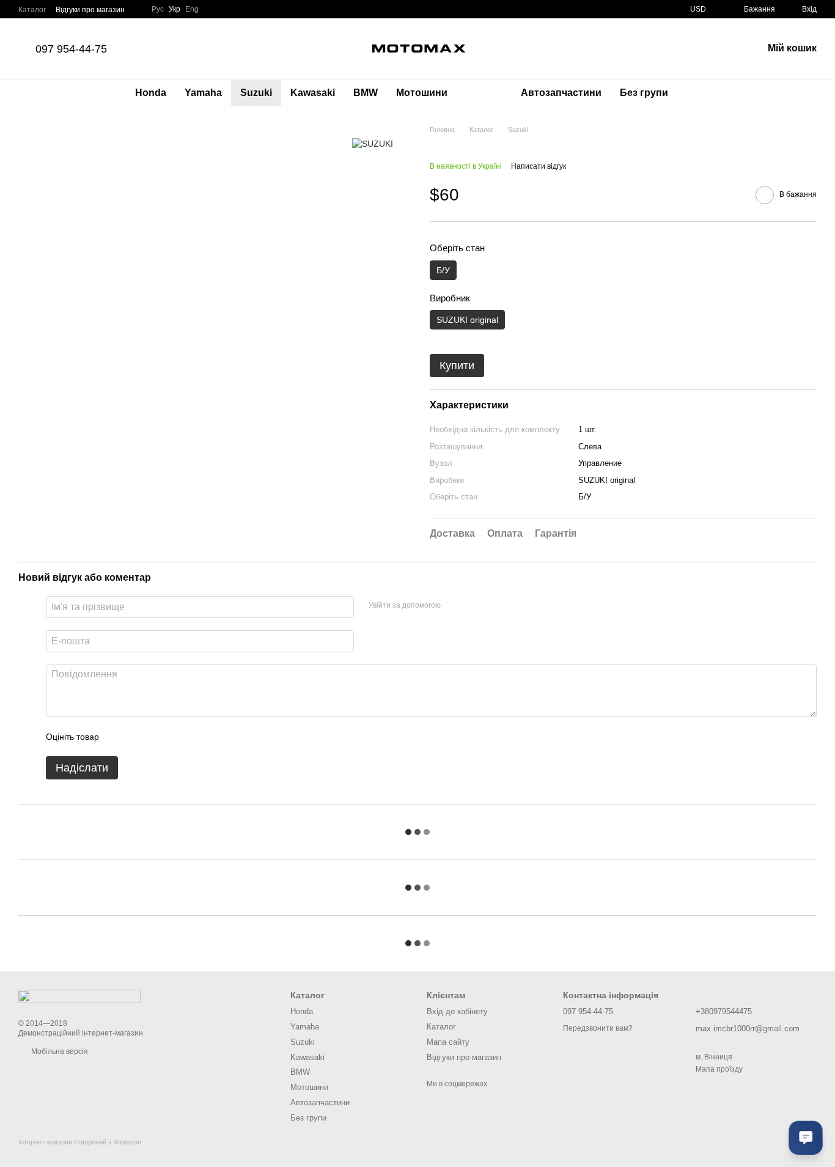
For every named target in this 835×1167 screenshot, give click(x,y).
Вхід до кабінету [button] (457, 1011)
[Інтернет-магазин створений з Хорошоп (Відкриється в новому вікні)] (79, 1152)
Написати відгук (538, 166)
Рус (158, 9)
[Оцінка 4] (178, 736)
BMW (365, 92)
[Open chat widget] (806, 1138)
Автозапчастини (561, 92)
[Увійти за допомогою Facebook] (454, 605)
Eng (192, 9)
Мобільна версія (58, 1051)
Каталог (32, 10)
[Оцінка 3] (158, 736)
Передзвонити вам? (598, 1028)
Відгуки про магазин (90, 10)
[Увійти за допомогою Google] (473, 605)
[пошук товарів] (699, 93)
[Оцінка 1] (119, 736)
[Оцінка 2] (139, 736)
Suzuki (256, 92)
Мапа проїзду (719, 1069)
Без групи (644, 92)
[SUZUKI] (372, 143)
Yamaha (203, 92)
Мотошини (421, 92)
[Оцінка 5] (197, 736)
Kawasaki (312, 92)
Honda (150, 92)
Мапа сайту (448, 1042)
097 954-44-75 (71, 48)
